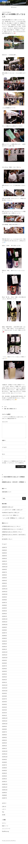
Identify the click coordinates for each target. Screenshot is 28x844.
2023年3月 (4, 643)
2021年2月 (4, 712)
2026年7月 (4, 547)
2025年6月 (4, 575)
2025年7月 (4, 572)
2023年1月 (4, 649)
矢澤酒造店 (11, 408)
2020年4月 (4, 740)
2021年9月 (4, 693)
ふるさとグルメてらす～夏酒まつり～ (10, 515)
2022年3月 (4, 676)
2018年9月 (4, 792)
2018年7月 (4, 798)
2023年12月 (4, 619)
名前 (3, 440)
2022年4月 (4, 674)
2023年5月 (4, 638)
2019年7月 (4, 765)
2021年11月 (4, 688)
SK (10, 12)
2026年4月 (4, 555)
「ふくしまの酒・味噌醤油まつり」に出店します (13, 518)
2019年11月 (4, 754)
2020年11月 (4, 721)
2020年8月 (4, 729)
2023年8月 (4, 630)
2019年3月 (4, 776)
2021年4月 (4, 707)
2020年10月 (4, 723)
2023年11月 (4, 621)
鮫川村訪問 (4, 539)
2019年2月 (4, 778)
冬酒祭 (5, 408)
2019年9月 (4, 759)
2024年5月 (4, 608)
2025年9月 (4, 569)
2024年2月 (4, 616)
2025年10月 (4, 566)
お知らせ (4, 806)
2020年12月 (4, 718)
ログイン (4, 823)
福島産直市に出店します (7, 507)
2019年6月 (4, 767)
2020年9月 (4, 726)
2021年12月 (4, 685)
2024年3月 (4, 613)
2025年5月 (4, 577)
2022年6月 (4, 668)
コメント (4, 421)
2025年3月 (4, 583)
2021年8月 (4, 696)
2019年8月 (4, 762)
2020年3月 (4, 743)
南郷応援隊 (6, 2)
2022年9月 (4, 660)
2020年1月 (4, 748)
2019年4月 (4, 773)
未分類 (3, 814)
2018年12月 (4, 784)
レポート (5, 406)
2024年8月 (4, 599)
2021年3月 (4, 710)
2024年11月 (4, 591)
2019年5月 (4, 770)
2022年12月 (4, 652)
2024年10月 (4, 594)
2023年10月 (4, 624)
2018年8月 (4, 795)
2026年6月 (4, 550)
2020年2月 (4, 745)
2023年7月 (4, 632)
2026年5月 (4, 553)
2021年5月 (4, 704)
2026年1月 (4, 561)
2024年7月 (4, 602)
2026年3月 (4, 558)
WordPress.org (5, 831)
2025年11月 (4, 564)
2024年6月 (4, 605)
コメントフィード (6, 828)
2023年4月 (4, 641)
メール (4, 447)
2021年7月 (4, 698)
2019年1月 (4, 781)
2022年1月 (4, 682)
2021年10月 (4, 690)
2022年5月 (4, 671)
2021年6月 (4, 701)
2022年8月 (4, 663)
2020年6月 (4, 734)
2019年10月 (4, 756)
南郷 (7, 408)
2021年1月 (4, 715)
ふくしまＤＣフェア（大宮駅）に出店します (12, 509)
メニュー (15, 7)
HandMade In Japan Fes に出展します (10, 512)
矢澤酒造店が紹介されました (8, 526)
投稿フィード (5, 825)
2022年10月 (4, 657)
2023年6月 (4, 635)
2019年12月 (4, 751)
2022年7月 (4, 665)
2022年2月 (4, 679)
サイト (3, 454)
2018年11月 (4, 787)
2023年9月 (4, 627)
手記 (3, 812)
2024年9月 (4, 597)
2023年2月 (4, 646)
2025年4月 (4, 580)
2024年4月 (4, 610)
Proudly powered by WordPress (9, 840)
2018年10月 (4, 789)
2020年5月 (4, 737)
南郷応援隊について (6, 491)
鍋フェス (15, 408)
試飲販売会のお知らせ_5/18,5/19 (9, 531)
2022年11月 (4, 654)
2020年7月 (4, 732)
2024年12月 (4, 588)
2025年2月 (4, 586)
